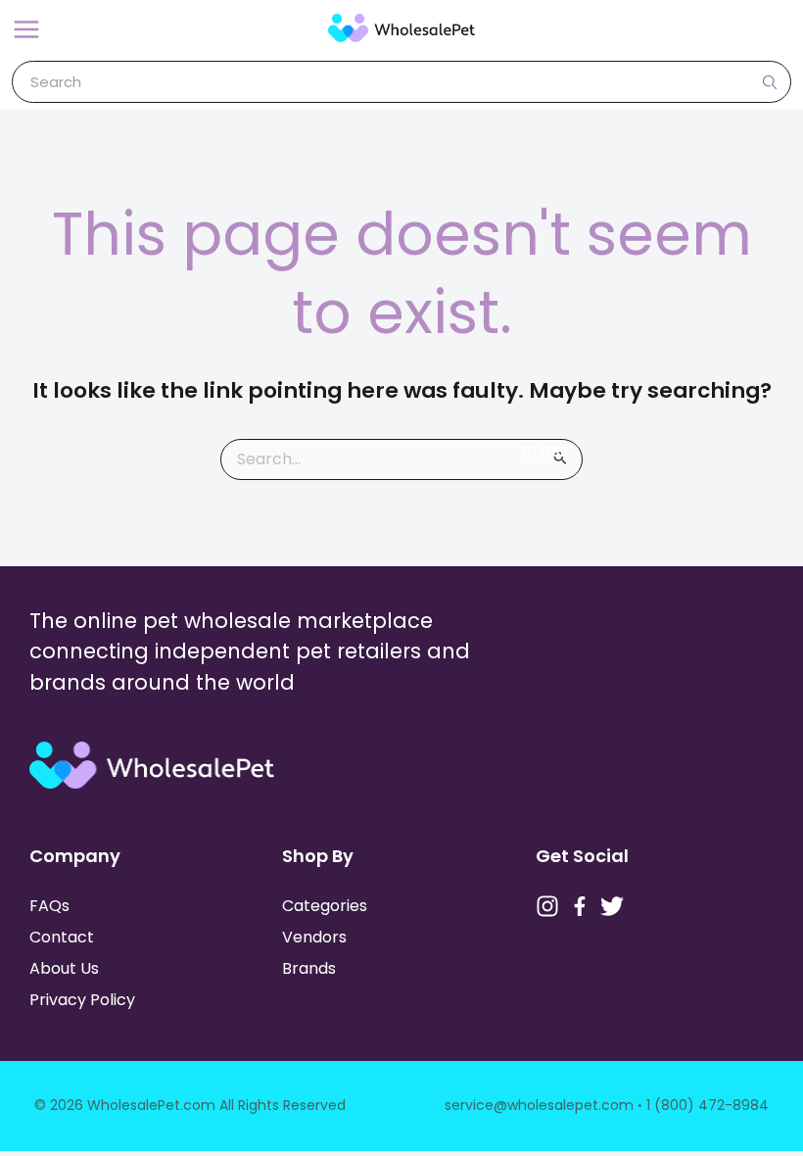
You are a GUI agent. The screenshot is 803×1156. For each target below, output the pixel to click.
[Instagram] (547, 906)
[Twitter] (612, 906)
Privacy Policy (82, 999)
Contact (61, 937)
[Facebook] (580, 906)
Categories (324, 905)
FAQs (49, 905)
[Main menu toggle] (26, 29)
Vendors (314, 937)
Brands (309, 968)
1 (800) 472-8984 (707, 1105)
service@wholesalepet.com (539, 1105)
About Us (64, 968)
